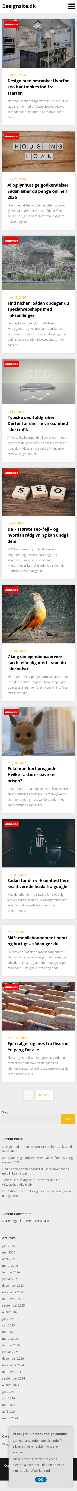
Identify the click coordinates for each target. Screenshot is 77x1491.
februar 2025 (11, 1345)
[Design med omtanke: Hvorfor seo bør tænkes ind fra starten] (38, 43)
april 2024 (9, 1411)
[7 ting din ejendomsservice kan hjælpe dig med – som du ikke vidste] (38, 614)
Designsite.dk (19, 6)
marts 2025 (10, 1339)
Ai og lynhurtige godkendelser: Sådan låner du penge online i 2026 (38, 191)
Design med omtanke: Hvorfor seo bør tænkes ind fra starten (38, 87)
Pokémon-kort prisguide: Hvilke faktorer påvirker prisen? (32, 775)
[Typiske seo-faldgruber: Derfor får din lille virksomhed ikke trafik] (38, 381)
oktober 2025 (11, 1299)
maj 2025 (8, 1332)
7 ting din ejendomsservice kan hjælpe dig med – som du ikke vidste (36, 662)
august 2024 (10, 1385)
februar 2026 (11, 1272)
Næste (44, 1095)
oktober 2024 (11, 1372)
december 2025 (13, 1285)
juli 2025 (8, 1319)
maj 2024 (8, 1405)
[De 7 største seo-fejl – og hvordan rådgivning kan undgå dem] (38, 491)
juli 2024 (8, 1392)
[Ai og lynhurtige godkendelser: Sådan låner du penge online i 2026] (38, 151)
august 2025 (10, 1312)
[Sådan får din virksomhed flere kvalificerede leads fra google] (38, 843)
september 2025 (13, 1305)
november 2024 (13, 1365)
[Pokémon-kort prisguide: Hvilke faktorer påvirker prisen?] (38, 731)
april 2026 (9, 1259)
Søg (4, 1112)
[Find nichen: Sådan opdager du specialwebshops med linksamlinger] (38, 262)
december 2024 (13, 1358)
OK (40, 1479)
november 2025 (13, 1292)
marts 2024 (10, 1418)
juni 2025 (8, 1325)
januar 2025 (10, 1352)
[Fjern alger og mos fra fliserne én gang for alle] (38, 1006)
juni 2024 (8, 1398)
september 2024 (13, 1378)
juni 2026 (8, 1246)
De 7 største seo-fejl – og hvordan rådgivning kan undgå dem (38, 535)
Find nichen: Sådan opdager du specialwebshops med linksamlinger (38, 309)
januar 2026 (10, 1279)
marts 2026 (10, 1266)
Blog (5, 1444)
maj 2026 (8, 1252)
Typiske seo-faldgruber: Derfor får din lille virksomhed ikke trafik (37, 423)
